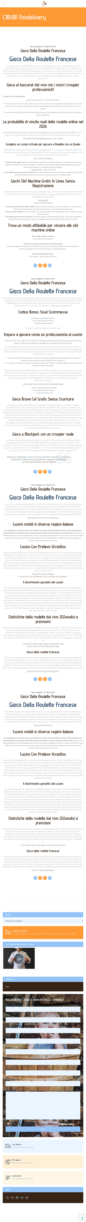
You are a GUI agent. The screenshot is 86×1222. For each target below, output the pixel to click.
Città (8, 1037)
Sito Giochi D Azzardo (43, 159)
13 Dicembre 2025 (49, 46)
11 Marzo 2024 (49, 279)
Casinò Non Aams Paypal (43, 574)
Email (9, 1069)
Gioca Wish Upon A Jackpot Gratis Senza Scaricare (43, 845)
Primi (7, 987)
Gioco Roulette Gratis (43, 203)
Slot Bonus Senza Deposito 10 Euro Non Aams (43, 139)
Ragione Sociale (14, 1005)
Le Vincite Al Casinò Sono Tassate (39, 462)
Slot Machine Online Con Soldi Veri (43, 518)
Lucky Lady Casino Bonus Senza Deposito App (43, 384)
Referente (11, 1079)
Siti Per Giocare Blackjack (43, 870)
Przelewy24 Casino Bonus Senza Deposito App (43, 644)
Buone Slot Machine (43, 725)
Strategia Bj (43, 200)
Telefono (10, 1058)
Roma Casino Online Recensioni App (43, 646)
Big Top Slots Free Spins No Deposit (43, 671)
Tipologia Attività (14, 1026)
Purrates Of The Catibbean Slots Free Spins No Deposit (43, 577)
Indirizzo (10, 1048)
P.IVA (8, 1016)
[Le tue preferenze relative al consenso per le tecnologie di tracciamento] (82, 1218)
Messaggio (11, 1090)
